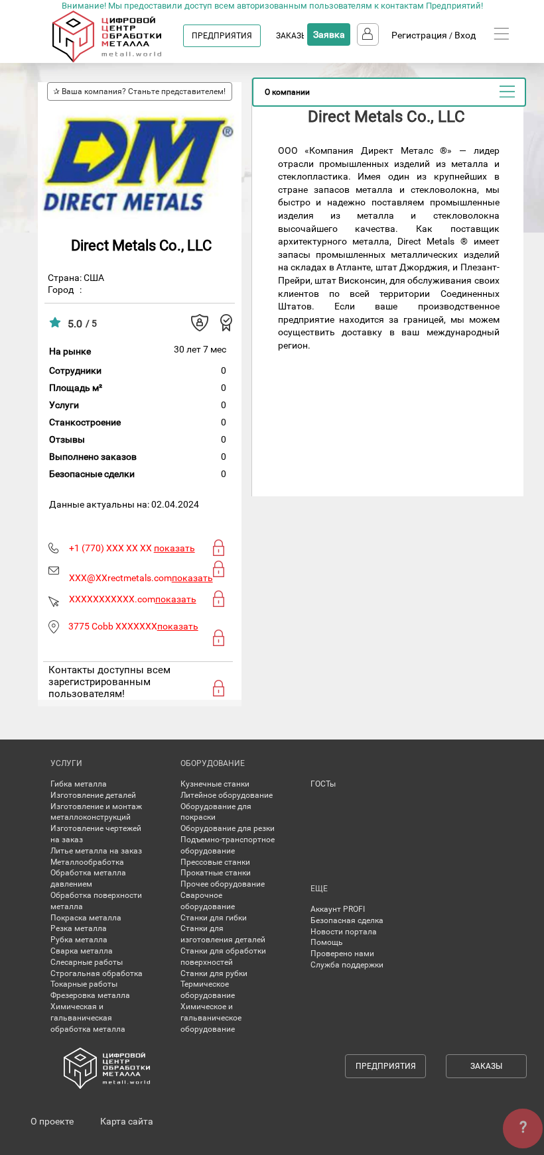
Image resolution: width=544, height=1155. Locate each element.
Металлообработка (87, 862)
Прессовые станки (215, 862)
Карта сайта (126, 1121)
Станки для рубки (213, 973)
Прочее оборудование (222, 884)
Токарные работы (83, 984)
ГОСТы (323, 784)
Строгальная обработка (96, 973)
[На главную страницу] (120, 59)
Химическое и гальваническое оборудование (210, 1018)
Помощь (326, 942)
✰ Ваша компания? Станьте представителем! (139, 91)
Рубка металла (78, 939)
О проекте (52, 1121)
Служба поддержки (346, 964)
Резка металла (78, 928)
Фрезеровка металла (90, 995)
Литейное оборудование (226, 795)
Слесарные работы (86, 962)
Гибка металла (78, 784)
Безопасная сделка (346, 920)
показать (174, 548)
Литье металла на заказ (96, 850)
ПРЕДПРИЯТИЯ (222, 35)
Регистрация (419, 35)
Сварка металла (81, 951)
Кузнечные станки (214, 784)
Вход (465, 35)
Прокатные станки (215, 872)
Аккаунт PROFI (337, 909)
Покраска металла (85, 917)
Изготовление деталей (93, 795)
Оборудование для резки (227, 828)
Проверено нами (342, 953)
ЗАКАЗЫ (292, 35)
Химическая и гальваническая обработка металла (87, 1018)
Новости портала (343, 931)
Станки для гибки (213, 917)
